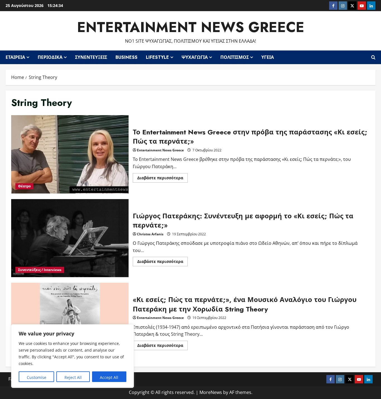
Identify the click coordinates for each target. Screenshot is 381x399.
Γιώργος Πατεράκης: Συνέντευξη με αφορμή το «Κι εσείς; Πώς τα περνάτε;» (70, 238)
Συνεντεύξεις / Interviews (39, 269)
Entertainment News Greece (190, 27)
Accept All (109, 377)
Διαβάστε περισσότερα (162, 179)
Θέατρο (24, 186)
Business (126, 57)
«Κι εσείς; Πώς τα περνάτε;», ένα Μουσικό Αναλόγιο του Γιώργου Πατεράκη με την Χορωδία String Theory (70, 322)
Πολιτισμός (234, 57)
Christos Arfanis (150, 234)
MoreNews (210, 392)
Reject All (73, 377)
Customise (36, 377)
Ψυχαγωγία (195, 57)
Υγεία (267, 57)
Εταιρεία (15, 57)
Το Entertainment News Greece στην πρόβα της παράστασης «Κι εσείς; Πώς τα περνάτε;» (70, 154)
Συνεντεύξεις (91, 57)
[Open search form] (373, 57)
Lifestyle (157, 57)
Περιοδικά (50, 57)
